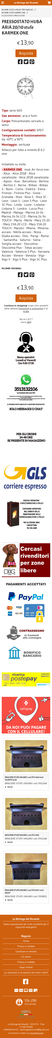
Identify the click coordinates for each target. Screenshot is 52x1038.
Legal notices (26, 967)
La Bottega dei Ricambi (26, 2)
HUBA (26, 311)
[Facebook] (25, 983)
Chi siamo (26, 956)
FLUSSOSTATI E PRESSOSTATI (13, 15)
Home (26, 941)
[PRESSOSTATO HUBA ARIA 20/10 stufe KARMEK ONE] (26, 87)
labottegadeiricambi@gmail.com (34, 1029)
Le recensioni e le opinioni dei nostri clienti (26, 972)
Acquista (26, 53)
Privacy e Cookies (26, 946)
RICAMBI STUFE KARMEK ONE (13, 12)
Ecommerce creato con (26, 1033)
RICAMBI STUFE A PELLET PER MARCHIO (17, 9)
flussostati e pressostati (30, 308)
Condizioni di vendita (26, 951)
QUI (29, 322)
